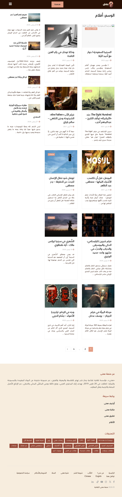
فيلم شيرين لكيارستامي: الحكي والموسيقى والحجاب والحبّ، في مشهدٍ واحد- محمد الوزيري (99, 249)
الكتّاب (89, 473)
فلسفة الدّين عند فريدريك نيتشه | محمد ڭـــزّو (18, 47)
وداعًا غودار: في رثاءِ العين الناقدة (61, 54)
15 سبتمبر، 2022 (67, 60)
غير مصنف (23, 446)
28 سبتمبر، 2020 (104, 320)
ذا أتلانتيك (57, 446)
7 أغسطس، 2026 (33, 87)
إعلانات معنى (58, 440)
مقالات (51, 28)
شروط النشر (78, 473)
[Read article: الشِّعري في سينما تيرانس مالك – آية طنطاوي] (61, 225)
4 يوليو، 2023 (105, 60)
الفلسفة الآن (28, 440)
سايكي (48, 446)
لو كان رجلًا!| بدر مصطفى (17, 77)
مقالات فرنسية (85, 451)
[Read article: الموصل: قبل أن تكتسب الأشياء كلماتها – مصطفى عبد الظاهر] (98, 161)
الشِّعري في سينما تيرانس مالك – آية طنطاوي (61, 243)
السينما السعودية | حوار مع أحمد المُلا (99, 54)
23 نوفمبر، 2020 (105, 261)
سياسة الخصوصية (23, 473)
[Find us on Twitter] (110, 482)
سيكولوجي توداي (36, 446)
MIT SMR (91, 440)
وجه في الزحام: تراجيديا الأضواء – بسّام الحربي (62, 314)
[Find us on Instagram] (106, 482)
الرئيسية (112, 473)
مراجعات (88, 91)
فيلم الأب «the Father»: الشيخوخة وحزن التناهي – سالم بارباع (61, 118)
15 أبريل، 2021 (68, 126)
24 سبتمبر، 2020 (67, 320)
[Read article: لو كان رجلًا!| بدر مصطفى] (34, 80)
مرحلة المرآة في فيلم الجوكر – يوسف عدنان (100, 314)
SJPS (81, 440)
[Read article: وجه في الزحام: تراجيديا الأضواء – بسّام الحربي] (61, 296)
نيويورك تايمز (57, 451)
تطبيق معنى (109, 416)
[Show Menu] (10, 4)
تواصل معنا (110, 476)
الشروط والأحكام (41, 473)
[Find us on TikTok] (98, 482)
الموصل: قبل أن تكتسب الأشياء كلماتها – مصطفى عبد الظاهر (98, 182)
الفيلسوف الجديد (107, 446)
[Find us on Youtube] (102, 482)
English (98, 476)
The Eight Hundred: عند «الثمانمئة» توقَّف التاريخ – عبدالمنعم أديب (98, 118)
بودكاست (68, 446)
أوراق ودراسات (71, 440)
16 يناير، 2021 (105, 190)
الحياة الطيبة (39, 440)
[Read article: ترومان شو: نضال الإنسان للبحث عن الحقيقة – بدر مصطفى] (61, 161)
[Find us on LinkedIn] (93, 482)
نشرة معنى (65, 473)
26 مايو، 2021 (105, 126)
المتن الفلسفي (93, 446)
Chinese (88, 476)
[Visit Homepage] (108, 4)
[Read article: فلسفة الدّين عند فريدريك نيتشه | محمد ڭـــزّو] (34, 46)
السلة (54, 473)
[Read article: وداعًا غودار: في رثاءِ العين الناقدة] (61, 36)
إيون (48, 440)
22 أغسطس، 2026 (33, 56)
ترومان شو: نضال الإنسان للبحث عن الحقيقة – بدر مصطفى (61, 182)
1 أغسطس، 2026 (33, 122)
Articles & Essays (106, 440)
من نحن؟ (100, 473)
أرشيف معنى (109, 403)
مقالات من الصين (70, 451)
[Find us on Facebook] (114, 482)
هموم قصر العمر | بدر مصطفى (18, 16)
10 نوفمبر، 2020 (67, 249)
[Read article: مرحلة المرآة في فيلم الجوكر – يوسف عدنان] (98, 296)
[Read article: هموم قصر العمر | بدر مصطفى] (34, 17)
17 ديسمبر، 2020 (67, 190)
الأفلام (112, 422)
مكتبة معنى (110, 410)
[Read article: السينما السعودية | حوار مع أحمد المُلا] (98, 36)
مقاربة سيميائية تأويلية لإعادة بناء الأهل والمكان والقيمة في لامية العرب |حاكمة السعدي (24, 111)
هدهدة (57, 4)
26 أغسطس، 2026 (33, 25)
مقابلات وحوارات (91, 28)
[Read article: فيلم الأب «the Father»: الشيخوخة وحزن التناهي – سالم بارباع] (61, 98)
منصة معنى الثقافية (101, 487)
